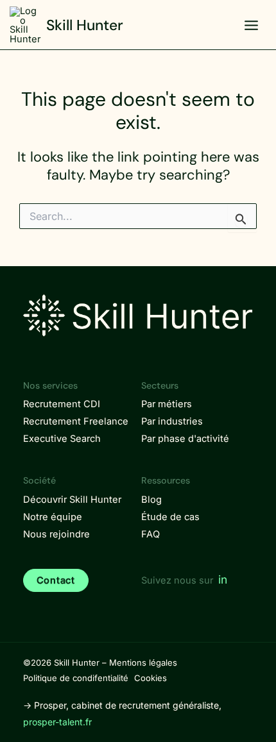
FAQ (150, 534)
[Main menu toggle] (251, 25)
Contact (56, 580)
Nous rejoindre (56, 534)
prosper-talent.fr (57, 721)
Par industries (172, 421)
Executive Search (62, 438)
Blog (151, 499)
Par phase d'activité (185, 438)
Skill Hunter (84, 25)
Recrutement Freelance (75, 421)
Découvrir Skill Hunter (72, 499)
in (222, 579)
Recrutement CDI (61, 404)
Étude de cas (170, 517)
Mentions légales (143, 662)
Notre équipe (52, 517)
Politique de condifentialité (75, 678)
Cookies (150, 678)
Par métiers (166, 404)
